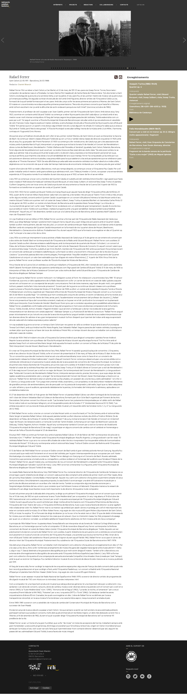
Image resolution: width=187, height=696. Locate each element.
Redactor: (20, 84)
